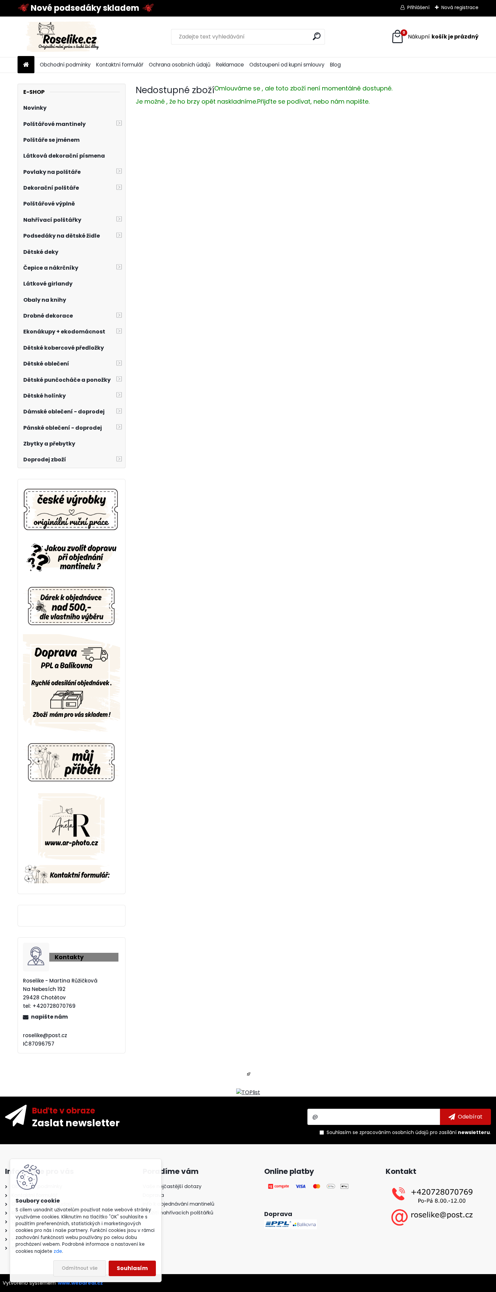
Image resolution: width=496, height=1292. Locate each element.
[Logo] (64, 37)
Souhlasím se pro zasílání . (409, 1132)
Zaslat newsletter (76, 1122)
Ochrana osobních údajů (180, 64)
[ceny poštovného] (71, 638)
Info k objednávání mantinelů (178, 1204)
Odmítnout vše (80, 1268)
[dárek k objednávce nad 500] (71, 606)
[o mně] (71, 741)
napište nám (49, 1017)
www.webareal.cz (80, 1283)
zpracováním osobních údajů (394, 1132)
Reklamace (230, 64)
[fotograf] (71, 797)
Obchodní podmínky (65, 64)
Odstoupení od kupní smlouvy (287, 64)
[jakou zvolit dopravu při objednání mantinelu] (71, 542)
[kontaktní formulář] (71, 869)
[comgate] (308, 1186)
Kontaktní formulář (119, 64)
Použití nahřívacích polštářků (178, 1212)
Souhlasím (132, 1268)
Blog (335, 64)
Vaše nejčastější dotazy (172, 1186)
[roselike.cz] (71, 510)
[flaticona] (248, 1076)
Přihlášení (418, 7)
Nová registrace (459, 7)
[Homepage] (26, 65)
